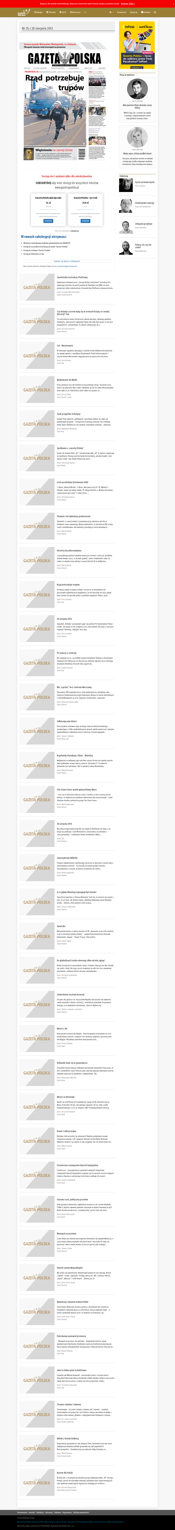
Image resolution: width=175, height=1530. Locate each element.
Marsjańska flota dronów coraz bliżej (137, 106)
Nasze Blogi (49, 1522)
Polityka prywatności (81, 1512)
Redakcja (40, 1512)
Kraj (62, 363)
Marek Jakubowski (68, 804)
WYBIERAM (48, 221)
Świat (63, 1046)
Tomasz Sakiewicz (68, 736)
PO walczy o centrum (66, 653)
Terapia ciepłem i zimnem (69, 1404)
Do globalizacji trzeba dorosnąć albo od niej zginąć (81, 960)
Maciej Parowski (67, 770)
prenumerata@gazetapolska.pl (67, 266)
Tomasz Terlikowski (68, 907)
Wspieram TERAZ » (128, 3)
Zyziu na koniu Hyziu (145, 182)
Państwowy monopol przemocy (71, 1336)
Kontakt (32, 1512)
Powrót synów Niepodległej (70, 1267)
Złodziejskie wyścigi (144, 202)
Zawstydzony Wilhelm (67, 857)
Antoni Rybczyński (68, 1214)
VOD (41, 1522)
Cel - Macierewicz (65, 345)
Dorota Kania (66, 360)
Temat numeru (66, 1456)
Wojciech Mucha (67, 1351)
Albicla (91, 1522)
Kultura (63, 500)
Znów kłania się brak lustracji (71, 994)
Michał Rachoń (67, 1453)
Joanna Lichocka (67, 668)
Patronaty (49, 1512)
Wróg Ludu (65, 739)
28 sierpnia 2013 (64, 618)
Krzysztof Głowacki (68, 1112)
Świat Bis (61, 926)
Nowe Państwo (32, 1522)
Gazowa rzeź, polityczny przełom (72, 1199)
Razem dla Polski (65, 1472)
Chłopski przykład (143, 223)
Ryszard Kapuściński (69, 1487)
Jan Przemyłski (137, 101)
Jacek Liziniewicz (141, 227)
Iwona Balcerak (137, 149)
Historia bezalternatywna (69, 550)
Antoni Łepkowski (68, 873)
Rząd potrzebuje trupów (68, 584)
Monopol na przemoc (66, 1233)
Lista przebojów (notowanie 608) (72, 482)
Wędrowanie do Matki (67, 379)
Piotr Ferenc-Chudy (68, 1282)
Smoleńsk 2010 (66, 295)
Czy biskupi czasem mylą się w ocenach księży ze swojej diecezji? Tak (83, 313)
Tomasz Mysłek (67, 1043)
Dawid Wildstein (140, 251)
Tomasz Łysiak (67, 1248)
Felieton (64, 331)
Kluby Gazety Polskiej (68, 1490)
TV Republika (82, 1522)
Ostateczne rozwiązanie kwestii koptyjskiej (77, 1165)
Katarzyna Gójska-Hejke (70, 702)
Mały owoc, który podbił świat (137, 153)
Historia (64, 1251)
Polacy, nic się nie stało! (143, 246)
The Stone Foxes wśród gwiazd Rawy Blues (77, 789)
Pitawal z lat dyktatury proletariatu (73, 516)
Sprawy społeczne (67, 1422)
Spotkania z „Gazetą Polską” (70, 448)
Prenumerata (121, 12)
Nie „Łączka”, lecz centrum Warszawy (74, 687)
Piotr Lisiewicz (67, 599)
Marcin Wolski (66, 531)
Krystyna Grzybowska (69, 975)
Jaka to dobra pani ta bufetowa (71, 1370)
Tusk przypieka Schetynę (68, 413)
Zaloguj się (134, 12)
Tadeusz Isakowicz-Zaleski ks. (72, 1009)
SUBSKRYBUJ (43, 183)
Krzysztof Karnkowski (142, 207)
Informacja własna (68, 463)
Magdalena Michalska (69, 429)
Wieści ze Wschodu (66, 1097)
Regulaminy (67, 1512)
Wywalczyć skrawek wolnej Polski (72, 1301)
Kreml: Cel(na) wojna (66, 1131)
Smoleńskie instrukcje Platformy (72, 277)
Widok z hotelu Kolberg (68, 1438)
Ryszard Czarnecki (68, 329)
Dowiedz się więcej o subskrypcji (67, 261)
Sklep (109, 1522)
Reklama (57, 1512)
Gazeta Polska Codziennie (65, 1522)
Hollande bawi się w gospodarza (72, 1062)
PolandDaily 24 (118, 1522)
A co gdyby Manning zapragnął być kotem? (76, 892)
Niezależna (21, 1522)
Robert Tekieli (66, 941)
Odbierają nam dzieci (67, 721)
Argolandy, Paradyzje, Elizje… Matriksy (75, 755)
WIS (63, 838)
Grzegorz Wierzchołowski (70, 292)
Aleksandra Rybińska (69, 1078)
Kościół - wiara (66, 397)
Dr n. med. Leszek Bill (69, 1419)
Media (63, 465)
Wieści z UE (62, 1028)
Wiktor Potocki (67, 1146)
